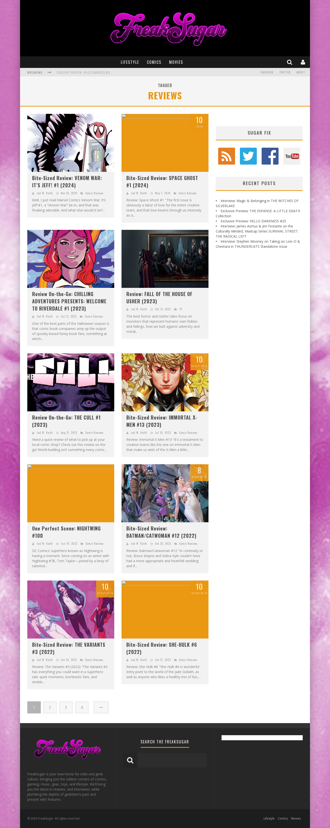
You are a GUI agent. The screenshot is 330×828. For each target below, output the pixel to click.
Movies (176, 62)
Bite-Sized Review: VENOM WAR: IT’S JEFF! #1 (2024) (67, 181)
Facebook (267, 72)
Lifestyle (130, 62)
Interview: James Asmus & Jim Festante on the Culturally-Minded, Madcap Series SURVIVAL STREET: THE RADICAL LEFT (136, 73)
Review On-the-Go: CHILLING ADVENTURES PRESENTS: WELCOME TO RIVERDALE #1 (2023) (69, 301)
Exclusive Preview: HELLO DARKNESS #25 (253, 221)
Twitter (285, 72)
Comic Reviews (94, 193)
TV (180, 309)
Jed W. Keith (45, 193)
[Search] (290, 62)
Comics (154, 62)
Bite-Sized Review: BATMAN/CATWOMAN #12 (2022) (161, 532)
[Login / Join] (303, 62)
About (300, 72)
